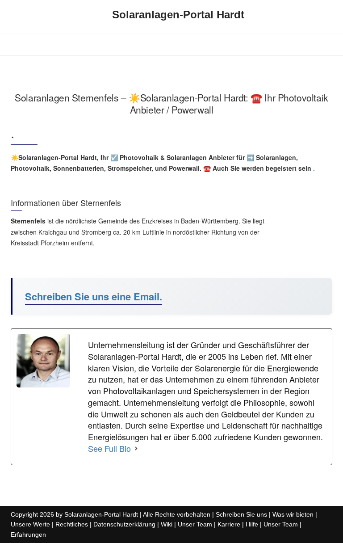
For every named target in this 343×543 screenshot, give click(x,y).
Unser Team (195, 524)
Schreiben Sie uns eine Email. (93, 296)
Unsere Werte (30, 524)
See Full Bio (109, 448)
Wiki (166, 524)
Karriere (229, 524)
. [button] (313, 168)
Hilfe (252, 524)
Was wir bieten (293, 514)
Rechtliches (71, 524)
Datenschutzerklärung (124, 524)
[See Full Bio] (136, 449)
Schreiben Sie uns (241, 514)
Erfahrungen (28, 534)
